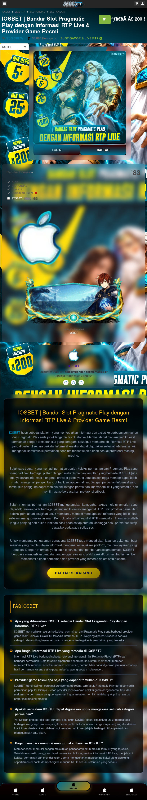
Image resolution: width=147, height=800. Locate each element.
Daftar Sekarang (73, 572)
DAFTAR (103, 150)
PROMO (16, 795)
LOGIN (56, 150)
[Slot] (73, 382)
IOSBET (6, 11)
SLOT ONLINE (37, 11)
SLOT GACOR (57, 11)
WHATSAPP (104, 795)
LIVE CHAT (131, 795)
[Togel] (81, 382)
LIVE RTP (20, 11)
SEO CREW (14, 38)
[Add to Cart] (105, 19)
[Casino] (66, 382)
